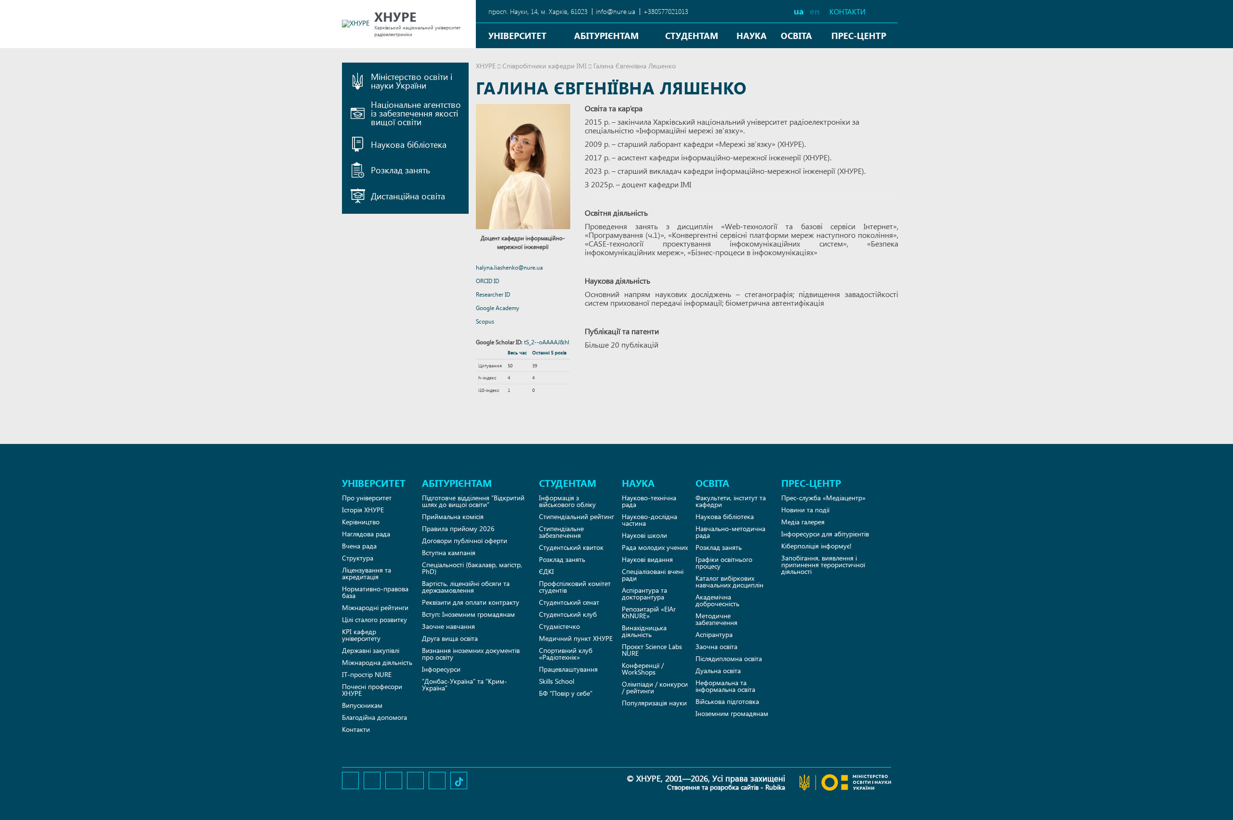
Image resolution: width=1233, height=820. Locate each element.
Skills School (556, 681)
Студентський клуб (568, 614)
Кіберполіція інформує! (816, 545)
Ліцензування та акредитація (366, 573)
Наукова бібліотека (724, 516)
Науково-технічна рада (649, 501)
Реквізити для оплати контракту (470, 602)
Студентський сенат (569, 602)
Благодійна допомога (374, 717)
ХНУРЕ (486, 65)
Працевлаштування (568, 669)
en (815, 11)
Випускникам (362, 705)
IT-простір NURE (367, 674)
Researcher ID (493, 294)
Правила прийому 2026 (458, 528)
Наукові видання (647, 559)
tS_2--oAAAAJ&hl (546, 342)
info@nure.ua (615, 11)
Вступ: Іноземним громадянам (468, 614)
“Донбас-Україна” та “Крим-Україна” (464, 684)
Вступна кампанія (448, 552)
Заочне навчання (448, 626)
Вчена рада (359, 545)
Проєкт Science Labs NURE (652, 650)
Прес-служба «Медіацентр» (823, 497)
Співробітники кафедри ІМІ (544, 65)
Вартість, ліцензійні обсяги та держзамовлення (466, 587)
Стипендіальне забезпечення (561, 532)
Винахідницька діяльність (644, 631)
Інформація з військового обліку (567, 501)
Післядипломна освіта (728, 658)
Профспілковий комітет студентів (575, 587)
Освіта (796, 35)
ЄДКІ (546, 571)
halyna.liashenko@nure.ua (509, 267)
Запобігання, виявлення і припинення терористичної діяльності (823, 564)
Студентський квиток (571, 547)
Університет (517, 35)
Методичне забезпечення (716, 619)
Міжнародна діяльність (377, 662)
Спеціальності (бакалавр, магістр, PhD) (472, 568)
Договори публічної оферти (464, 540)
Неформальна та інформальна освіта (725, 686)
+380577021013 (665, 11)
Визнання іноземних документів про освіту (471, 654)
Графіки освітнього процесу (723, 563)
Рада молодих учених (655, 547)
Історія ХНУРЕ (363, 509)
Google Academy (497, 308)
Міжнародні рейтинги (375, 607)
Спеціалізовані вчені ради (652, 575)
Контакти (847, 11)
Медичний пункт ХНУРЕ (576, 638)
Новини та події (805, 509)
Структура (357, 557)
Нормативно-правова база (375, 592)
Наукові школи (644, 535)
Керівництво (361, 521)
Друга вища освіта (450, 638)
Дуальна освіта (718, 670)
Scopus (485, 321)
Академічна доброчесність (717, 600)
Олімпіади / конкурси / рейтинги (655, 687)
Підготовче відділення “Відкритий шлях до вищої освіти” (473, 501)
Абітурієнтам (606, 35)
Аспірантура (714, 634)
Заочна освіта (716, 646)
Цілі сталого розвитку (374, 619)
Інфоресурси (441, 669)
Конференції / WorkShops (643, 669)
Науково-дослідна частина (649, 520)
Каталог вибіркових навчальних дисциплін (729, 581)
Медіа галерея (803, 521)
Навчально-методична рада (730, 532)
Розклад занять (562, 559)
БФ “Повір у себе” (565, 693)
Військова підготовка (727, 701)
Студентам (691, 35)
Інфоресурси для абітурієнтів (825, 533)
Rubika (775, 787)
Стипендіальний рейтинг (576, 516)
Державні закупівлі (370, 650)
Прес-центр (858, 35)
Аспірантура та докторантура (644, 593)
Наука (751, 35)
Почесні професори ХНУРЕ (372, 690)
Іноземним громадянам (731, 713)
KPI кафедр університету (361, 635)
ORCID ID (487, 281)
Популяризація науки (654, 702)
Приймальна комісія (453, 516)
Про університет (367, 497)
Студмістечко (559, 626)
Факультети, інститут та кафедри (730, 501)
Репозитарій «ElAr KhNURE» (649, 612)
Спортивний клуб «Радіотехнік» (565, 654)
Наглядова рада (366, 533)
